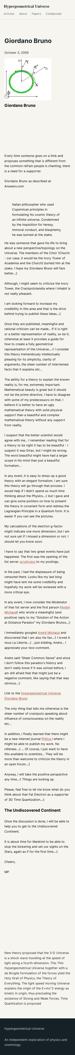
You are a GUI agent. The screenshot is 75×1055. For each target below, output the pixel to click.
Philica (47, 739)
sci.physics (27, 562)
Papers (36, 14)
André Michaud (49, 632)
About (23, 14)
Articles (9, 14)
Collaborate (54, 14)
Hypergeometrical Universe (26, 6)
